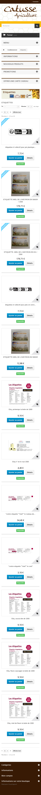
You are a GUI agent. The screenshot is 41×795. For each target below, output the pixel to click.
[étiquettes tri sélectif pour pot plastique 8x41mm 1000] (20, 131)
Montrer (23, 106)
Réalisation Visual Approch (9, 784)
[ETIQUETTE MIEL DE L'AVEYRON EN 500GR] (20, 341)
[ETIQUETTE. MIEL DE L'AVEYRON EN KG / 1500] (20, 236)
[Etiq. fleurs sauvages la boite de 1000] (20, 655)
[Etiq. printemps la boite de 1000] (20, 394)
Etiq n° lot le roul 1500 (20, 462)
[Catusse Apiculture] (20, 12)
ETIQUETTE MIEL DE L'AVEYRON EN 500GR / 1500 (20, 201)
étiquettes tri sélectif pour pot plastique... (20, 147)
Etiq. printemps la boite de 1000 (20, 409)
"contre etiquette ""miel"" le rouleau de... (20, 514)
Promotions (9, 71)
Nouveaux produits (13, 64)
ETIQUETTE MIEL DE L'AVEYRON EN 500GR (20, 357)
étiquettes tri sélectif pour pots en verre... (20, 305)
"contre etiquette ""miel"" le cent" (20, 566)
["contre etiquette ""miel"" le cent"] (20, 550)
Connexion (36, 1)
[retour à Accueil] (3, 50)
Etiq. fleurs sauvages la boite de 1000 (21, 671)
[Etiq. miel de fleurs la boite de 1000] (20, 707)
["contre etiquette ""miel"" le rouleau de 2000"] (20, 498)
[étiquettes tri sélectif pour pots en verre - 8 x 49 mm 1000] (20, 289)
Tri (2, 106)
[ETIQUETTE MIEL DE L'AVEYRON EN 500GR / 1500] (20, 184)
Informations (10, 56)
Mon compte (7, 775)
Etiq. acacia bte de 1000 (20, 619)
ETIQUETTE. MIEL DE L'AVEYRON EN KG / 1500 (20, 253)
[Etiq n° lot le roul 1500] (20, 446)
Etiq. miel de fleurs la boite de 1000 (20, 723)
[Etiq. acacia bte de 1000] (20, 603)
